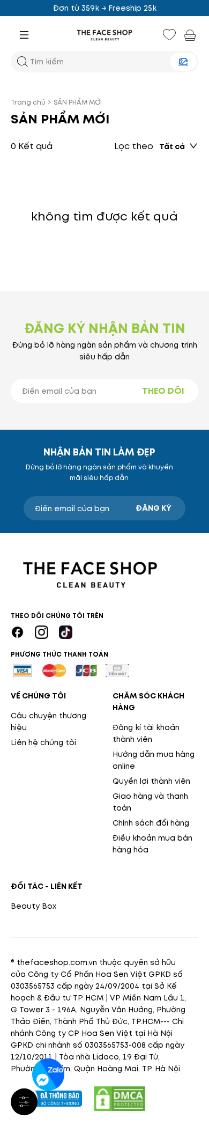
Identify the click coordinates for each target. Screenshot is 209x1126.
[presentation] (104, 35)
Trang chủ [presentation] (28, 102)
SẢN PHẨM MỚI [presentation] (78, 102)
